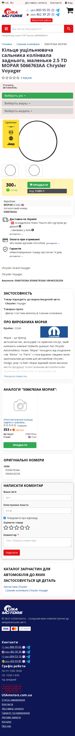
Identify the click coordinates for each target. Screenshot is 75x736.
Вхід (69, 2)
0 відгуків (26, 77)
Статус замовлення (13, 699)
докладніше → (16, 234)
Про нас (6, 726)
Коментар (11, 535)
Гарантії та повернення (16, 713)
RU (11, 2)
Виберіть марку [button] (16, 103)
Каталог (7, 721)
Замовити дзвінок (12, 686)
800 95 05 (41, 10)
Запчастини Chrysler (15, 586)
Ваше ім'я (9, 491)
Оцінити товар (13, 522)
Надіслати (12, 552)
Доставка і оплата (36, 2)
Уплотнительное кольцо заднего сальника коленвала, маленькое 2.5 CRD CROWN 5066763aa (18, 421)
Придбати (40, 185)
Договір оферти (11, 717)
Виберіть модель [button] (17, 111)
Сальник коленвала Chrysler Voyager (26, 590)
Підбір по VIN (11, 690)
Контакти (56, 2)
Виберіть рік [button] (14, 96)
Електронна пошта (15, 505)
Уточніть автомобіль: (10, 86)
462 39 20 (41, 14)
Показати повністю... (16, 376)
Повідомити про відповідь (22, 518)
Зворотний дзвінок (41, 20)
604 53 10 (13, 656)
